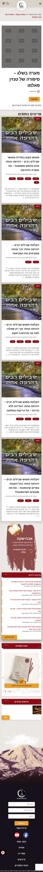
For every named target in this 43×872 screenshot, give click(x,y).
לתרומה (34, 99)
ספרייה (29, 14)
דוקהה (20, 178)
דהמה (28, 178)
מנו (36, 182)
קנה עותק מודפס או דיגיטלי (21, 686)
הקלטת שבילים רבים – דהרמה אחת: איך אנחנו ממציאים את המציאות (25, 249)
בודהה (35, 178)
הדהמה (12, 178)
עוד (5, 717)
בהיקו (36, 262)
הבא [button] (9, 691)
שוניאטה (20, 419)
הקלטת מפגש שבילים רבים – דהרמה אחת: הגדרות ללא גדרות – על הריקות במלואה (21, 406)
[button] (3, 852)
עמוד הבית (37, 14)
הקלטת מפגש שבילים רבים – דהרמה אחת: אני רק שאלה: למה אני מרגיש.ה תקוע (21, 329)
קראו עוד (31, 551)
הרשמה (21, 823)
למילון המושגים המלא (19, 551)
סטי (12, 341)
